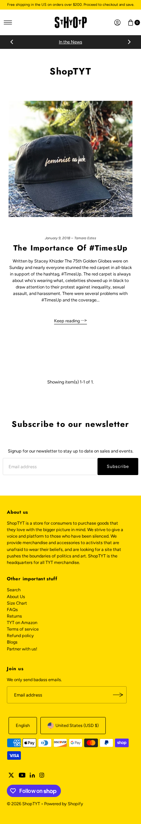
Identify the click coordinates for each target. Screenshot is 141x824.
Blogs (12, 642)
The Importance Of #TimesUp (70, 247)
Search (14, 589)
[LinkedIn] (32, 776)
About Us (16, 596)
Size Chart (17, 603)
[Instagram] (41, 776)
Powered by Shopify (63, 803)
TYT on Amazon (22, 622)
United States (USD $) (77, 725)
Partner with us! (22, 648)
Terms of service (23, 629)
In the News (70, 41)
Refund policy (20, 635)
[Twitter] (11, 776)
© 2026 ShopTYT (23, 803)
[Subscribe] (118, 694)
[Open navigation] (8, 22)
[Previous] (12, 42)
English (23, 725)
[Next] (129, 42)
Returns (14, 616)
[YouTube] (22, 776)
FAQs (12, 609)
